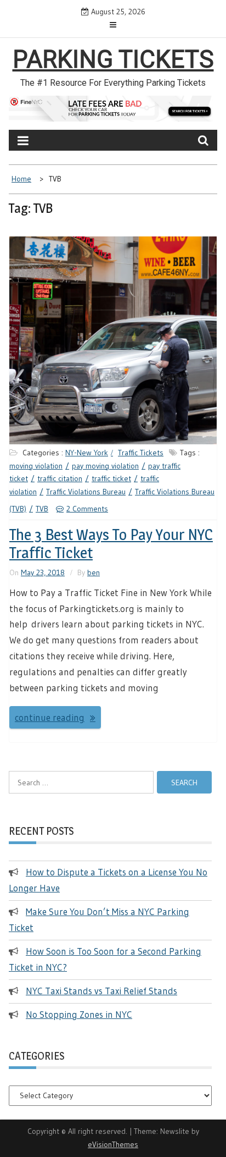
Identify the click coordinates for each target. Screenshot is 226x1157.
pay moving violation (105, 466)
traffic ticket (111, 478)
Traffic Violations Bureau (86, 492)
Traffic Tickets (140, 453)
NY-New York (86, 453)
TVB (42, 509)
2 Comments (87, 509)
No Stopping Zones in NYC (79, 1014)
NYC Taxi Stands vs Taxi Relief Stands (101, 990)
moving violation (36, 466)
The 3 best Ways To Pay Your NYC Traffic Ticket (111, 544)
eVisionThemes (113, 1144)
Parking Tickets (113, 59)
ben (93, 572)
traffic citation (59, 478)
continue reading (49, 717)
